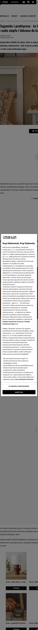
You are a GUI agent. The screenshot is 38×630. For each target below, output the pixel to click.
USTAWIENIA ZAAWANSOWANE (19, 386)
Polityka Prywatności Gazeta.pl (13, 321)
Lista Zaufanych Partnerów (24, 379)
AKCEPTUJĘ (19, 392)
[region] (19, 315)
